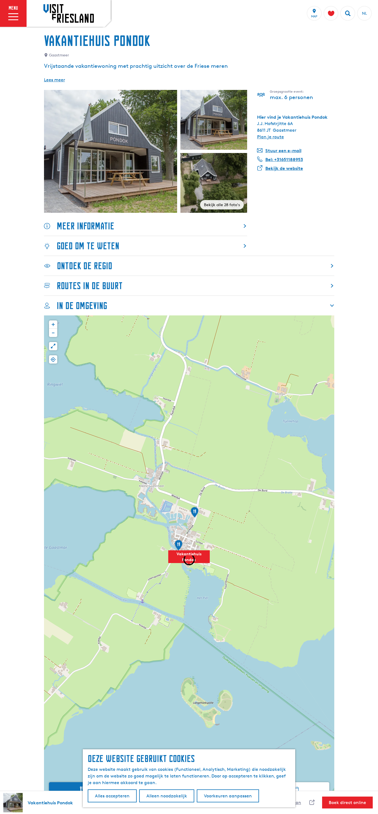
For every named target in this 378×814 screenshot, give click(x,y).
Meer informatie (85, 226)
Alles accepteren (112, 796)
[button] (189, 559)
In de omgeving (82, 305)
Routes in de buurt (90, 285)
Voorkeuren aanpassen (228, 796)
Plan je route (270, 136)
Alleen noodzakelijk (166, 796)
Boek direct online (347, 802)
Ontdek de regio (84, 265)
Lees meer (54, 79)
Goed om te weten (88, 245)
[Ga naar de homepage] (68, 13)
